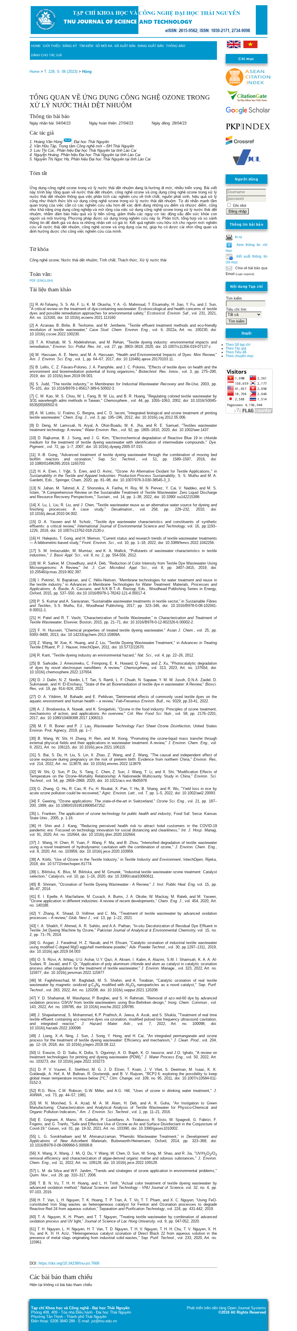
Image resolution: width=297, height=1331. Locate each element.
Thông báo (175, 46)
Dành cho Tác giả (46, 55)
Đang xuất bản (151, 46)
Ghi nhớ (240, 205)
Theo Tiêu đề (236, 352)
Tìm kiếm (86, 46)
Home (36, 46)
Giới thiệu (51, 46)
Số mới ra (103, 46)
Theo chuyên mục (240, 356)
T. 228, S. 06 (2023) (60, 71)
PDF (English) (41, 280)
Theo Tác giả (236, 348)
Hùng (87, 71)
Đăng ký (70, 46)
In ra (238, 237)
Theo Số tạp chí (238, 344)
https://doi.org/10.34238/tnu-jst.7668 (69, 1263)
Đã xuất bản (125, 46)
